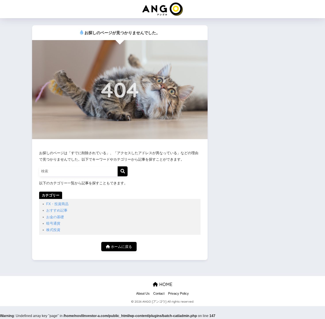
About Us (143, 293)
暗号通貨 (53, 223)
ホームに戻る (121, 247)
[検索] (123, 171)
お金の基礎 (55, 217)
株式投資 (53, 230)
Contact (158, 293)
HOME (165, 284)
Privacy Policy (178, 293)
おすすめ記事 (56, 210)
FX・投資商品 (57, 204)
